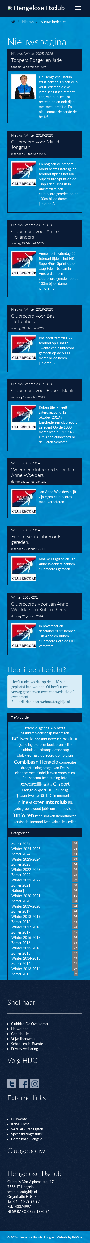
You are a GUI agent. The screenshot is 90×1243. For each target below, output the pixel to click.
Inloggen (50, 1237)
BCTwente (19, 1118)
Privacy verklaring (24, 1048)
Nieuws (17, 53)
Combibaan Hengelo (26, 1138)
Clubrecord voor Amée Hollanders (45, 258)
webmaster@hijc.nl (55, 701)
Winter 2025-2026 (38, 53)
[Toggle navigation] (78, 8)
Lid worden (19, 1028)
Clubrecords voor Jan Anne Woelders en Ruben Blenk (45, 624)
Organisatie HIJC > (22, 1196)
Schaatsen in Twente (27, 1043)
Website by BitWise (69, 1237)
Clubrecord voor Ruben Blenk (45, 415)
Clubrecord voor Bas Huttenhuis (45, 338)
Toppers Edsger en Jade (45, 86)
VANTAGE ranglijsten (27, 1128)
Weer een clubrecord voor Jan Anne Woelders (45, 488)
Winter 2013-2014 (25, 462)
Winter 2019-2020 (38, 135)
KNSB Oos (19, 1123)
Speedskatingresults (26, 1133)
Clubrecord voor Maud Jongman (45, 172)
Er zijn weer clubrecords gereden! (45, 555)
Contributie (20, 1033)
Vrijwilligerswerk (23, 1038)
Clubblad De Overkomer (29, 1023)
